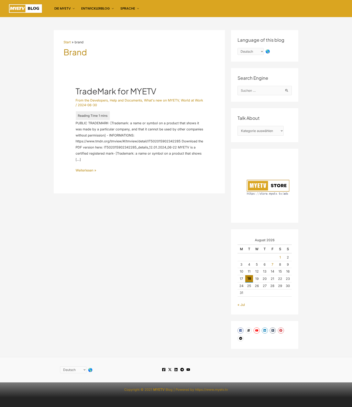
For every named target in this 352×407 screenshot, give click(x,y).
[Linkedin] (176, 369)
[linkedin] (265, 330)
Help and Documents (126, 100)
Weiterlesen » (86, 170)
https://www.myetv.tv (211, 389)
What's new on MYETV (161, 100)
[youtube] (257, 330)
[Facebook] (164, 369)
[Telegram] (182, 369)
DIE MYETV (62, 8)
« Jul (241, 305)
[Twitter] (170, 369)
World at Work (192, 100)
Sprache (127, 8)
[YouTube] (188, 369)
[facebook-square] (241, 330)
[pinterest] (281, 330)
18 (249, 278)
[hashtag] (249, 330)
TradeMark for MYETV (116, 91)
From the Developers (92, 100)
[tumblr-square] (273, 330)
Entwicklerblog (95, 8)
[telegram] (241, 338)
